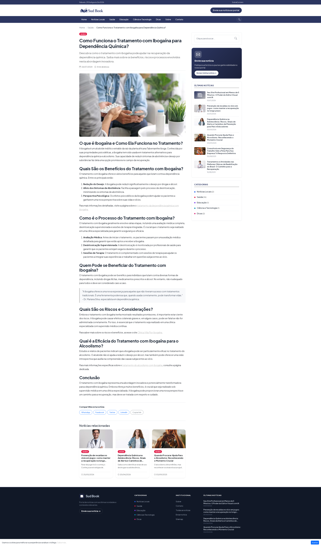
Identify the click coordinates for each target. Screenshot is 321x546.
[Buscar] (239, 19)
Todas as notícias (183, 510)
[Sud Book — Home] (91, 10)
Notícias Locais (98, 19)
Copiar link (137, 412)
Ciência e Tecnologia (142, 19)
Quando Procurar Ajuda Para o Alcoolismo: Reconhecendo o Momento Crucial (222, 528)
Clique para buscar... (205, 38)
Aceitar (315, 542)
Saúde (112, 19)
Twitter (112, 412)
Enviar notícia (181, 514)
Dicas (158, 19)
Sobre (234, 2)
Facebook (99, 412)
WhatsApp (85, 412)
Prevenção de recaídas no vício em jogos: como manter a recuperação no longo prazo (221, 510)
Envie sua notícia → (91, 511)
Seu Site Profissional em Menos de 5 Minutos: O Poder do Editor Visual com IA (221, 502)
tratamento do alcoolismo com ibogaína (142, 365)
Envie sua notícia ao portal (226, 10)
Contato (240, 2)
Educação (124, 19)
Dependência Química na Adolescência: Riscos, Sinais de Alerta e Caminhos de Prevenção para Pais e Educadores (220, 519)
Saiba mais (61, 542)
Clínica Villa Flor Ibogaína (150, 332)
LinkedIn (124, 412)
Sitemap (179, 519)
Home (84, 19)
